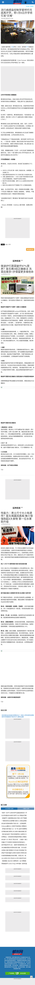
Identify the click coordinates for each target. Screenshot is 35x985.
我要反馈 (30, 249)
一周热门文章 (25, 808)
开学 (27, 47)
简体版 (27, 6)
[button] (32, 2)
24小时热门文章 (9, 808)
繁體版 (32, 6)
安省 (12, 47)
